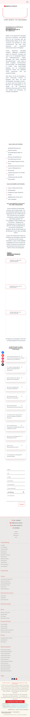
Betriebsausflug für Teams (23, 707)
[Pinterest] (3, 361)
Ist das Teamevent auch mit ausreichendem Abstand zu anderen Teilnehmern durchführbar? (16, 358)
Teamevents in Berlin (13, 703)
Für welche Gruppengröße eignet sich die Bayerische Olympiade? (13, 369)
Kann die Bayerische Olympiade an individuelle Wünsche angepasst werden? (15, 427)
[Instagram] (14, 679)
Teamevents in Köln (15, 705)
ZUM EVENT (15, 279)
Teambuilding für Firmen (14, 706)
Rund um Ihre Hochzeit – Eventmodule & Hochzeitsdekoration (11, 712)
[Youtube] (16, 679)
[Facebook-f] (12, 679)
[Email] (3, 364)
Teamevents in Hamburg (22, 703)
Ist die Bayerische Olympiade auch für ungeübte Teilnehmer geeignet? (14, 416)
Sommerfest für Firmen (12, 707)
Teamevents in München (6, 705)
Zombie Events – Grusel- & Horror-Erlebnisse (18, 709)
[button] (3, 2)
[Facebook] (3, 352)
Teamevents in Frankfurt (24, 705)
